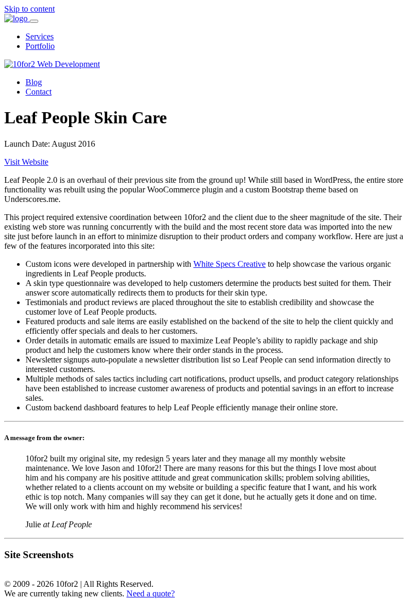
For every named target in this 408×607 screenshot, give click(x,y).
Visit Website (26, 161)
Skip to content (29, 8)
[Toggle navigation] (34, 21)
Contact (39, 91)
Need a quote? (150, 593)
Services (40, 36)
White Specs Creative (229, 263)
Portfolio (40, 45)
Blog (34, 82)
